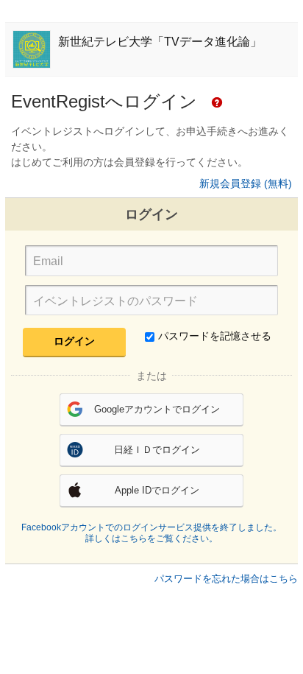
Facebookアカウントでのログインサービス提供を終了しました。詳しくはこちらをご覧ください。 (151, 533)
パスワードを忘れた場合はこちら (226, 578)
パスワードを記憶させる (214, 336)
